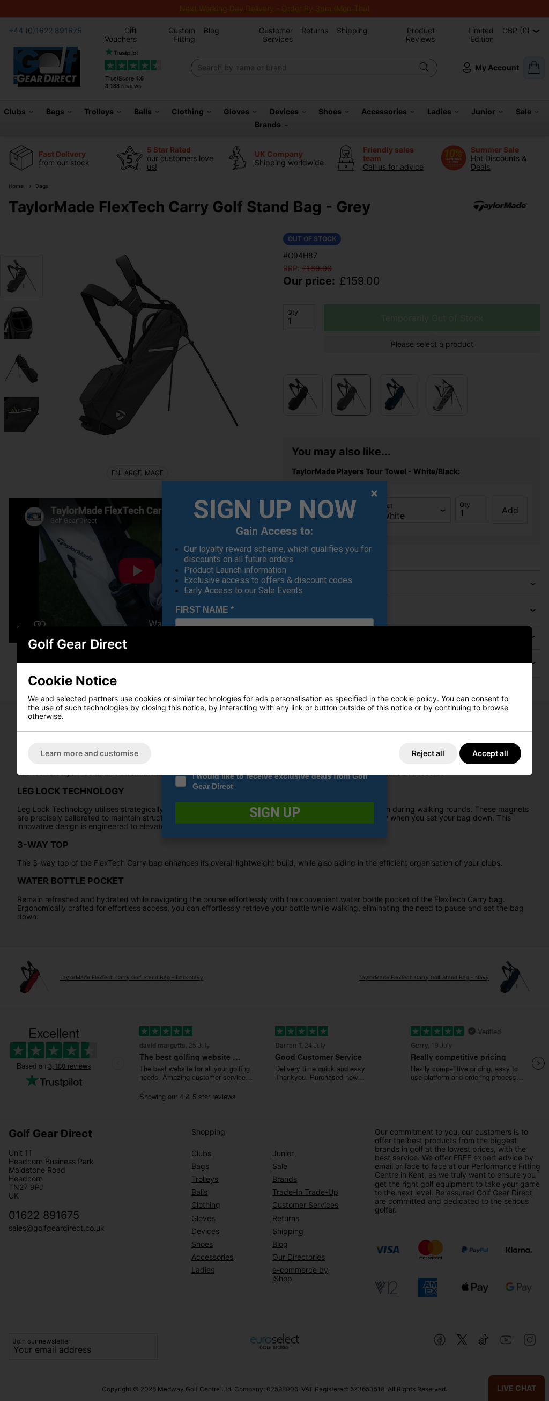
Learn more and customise (89, 753)
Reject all (428, 753)
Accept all (490, 753)
